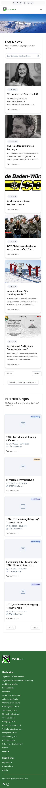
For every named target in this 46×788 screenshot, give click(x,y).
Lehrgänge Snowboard (11, 725)
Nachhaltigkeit (8, 688)
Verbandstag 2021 (9, 736)
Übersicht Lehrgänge (10, 714)
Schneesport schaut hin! (12, 744)
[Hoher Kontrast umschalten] (24, 3)
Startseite (6, 691)
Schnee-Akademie (10, 699)
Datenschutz (7, 766)
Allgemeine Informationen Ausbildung (17, 680)
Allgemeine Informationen (13, 676)
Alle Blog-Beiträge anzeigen (22, 382)
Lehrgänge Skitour (9, 733)
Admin (5, 770)
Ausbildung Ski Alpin (10, 684)
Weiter (37, 373)
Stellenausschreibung (11, 703)
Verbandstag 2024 (10, 710)
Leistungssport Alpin (10, 706)
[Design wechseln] (28, 2)
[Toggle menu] (41, 9)
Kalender (6, 751)
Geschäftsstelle (8, 718)
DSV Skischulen (8, 740)
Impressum (7, 762)
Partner (5, 748)
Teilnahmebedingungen (12, 729)
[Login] (32, 3)
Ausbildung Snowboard (11, 695)
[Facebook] (3, 784)
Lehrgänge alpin (8, 721)
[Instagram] (7, 784)
